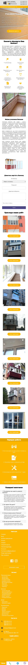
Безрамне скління (6, 581)
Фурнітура (4, 583)
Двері (2, 600)
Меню (3, 663)
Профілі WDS (5, 577)
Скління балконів (6, 590)
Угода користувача (6, 553)
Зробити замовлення (6, 538)
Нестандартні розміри (7, 582)
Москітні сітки (5, 614)
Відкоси (4, 608)
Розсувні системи (6, 579)
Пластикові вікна (5, 575)
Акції (2, 536)
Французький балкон (7, 592)
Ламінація (4, 586)
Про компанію (5, 555)
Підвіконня (4, 607)
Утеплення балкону (6, 593)
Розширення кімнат (6, 597)
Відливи (4, 610)
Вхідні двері (5, 601)
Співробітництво (5, 544)
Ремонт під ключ (6, 596)
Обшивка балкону (6, 594)
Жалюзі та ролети (6, 611)
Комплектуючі (5, 605)
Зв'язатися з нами (14, 567)
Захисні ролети (5, 612)
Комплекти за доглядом (7, 615)
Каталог (3, 540)
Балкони (3, 589)
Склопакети (5, 585)
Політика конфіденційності (8, 551)
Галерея (3, 542)
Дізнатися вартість (14, 31)
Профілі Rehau (5, 578)
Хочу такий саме (14, 236)
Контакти (3, 549)
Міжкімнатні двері (6, 603)
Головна (3, 534)
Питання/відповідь (6, 547)
